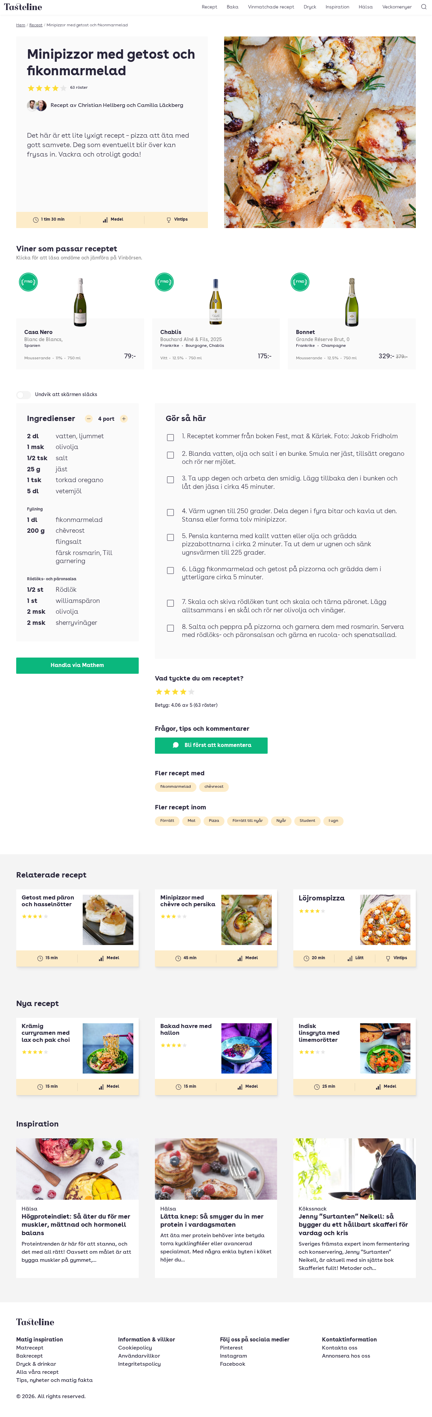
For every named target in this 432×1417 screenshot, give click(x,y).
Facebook (232, 1364)
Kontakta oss (339, 1348)
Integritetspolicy (139, 1364)
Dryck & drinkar (36, 1364)
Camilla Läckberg (160, 105)
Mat (191, 821)
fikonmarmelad (175, 787)
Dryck (310, 7)
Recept (209, 7)
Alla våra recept (37, 1372)
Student (307, 821)
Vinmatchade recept (271, 7)
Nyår (281, 821)
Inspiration (337, 7)
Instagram (233, 1356)
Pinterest (231, 1348)
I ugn (333, 821)
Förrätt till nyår (248, 821)
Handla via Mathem (77, 665)
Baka (233, 7)
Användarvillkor (139, 1356)
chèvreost (214, 787)
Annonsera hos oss (346, 1356)
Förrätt (167, 821)
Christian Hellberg (101, 105)
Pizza (214, 821)
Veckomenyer (397, 7)
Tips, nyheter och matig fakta (54, 1380)
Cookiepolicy (135, 1348)
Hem (20, 25)
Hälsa (366, 7)
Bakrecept (29, 1356)
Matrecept (30, 1348)
